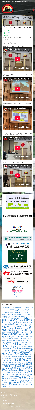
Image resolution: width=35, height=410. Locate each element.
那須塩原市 (16, 380)
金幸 (24, 382)
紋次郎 (9, 366)
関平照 (30, 382)
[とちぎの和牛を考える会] (7, 11)
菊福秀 (18, 376)
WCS (10, 307)
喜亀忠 (13, 324)
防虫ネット (5, 384)
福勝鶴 (25, 353)
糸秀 (28, 362)
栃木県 (28, 338)
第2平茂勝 (16, 358)
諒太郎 (25, 378)
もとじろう (6, 309)
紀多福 (24, 364)
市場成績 (17, 332)
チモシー (23, 312)
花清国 (16, 372)
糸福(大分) (13, 362)
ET (3, 307)
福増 (30, 353)
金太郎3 (14, 382)
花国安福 (9, 372)
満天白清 (9, 340)
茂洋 (29, 374)
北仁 (21, 320)
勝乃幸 (8, 318)
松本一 (22, 338)
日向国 (8, 338)
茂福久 (6, 376)
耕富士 (24, 370)
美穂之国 (8, 370)
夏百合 (20, 324)
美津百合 (23, 368)
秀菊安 (16, 356)
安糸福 (26, 330)
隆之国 (14, 384)
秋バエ (21, 356)
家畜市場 (8, 332)
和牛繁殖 (6, 324)
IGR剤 (7, 307)
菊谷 (25, 376)
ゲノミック (28, 309)
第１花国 (18, 360)
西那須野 (11, 378)
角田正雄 (16, 378)
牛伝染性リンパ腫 (25, 340)
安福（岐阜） (17, 330)
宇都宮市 (15, 326)
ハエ (28, 312)
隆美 (25, 384)
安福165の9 (21, 328)
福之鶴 (16, 353)
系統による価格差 (15, 364)
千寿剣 (25, 322)
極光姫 (4, 340)
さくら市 (19, 307)
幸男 (24, 334)
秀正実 (11, 356)
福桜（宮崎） (21, 355)
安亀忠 (20, 326)
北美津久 (17, 322)
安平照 (6, 328)
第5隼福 (24, 358)
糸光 (28, 360)
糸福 (6, 362)
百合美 (26, 344)
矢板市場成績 (25, 348)
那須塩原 (10, 380)
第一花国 (8, 360)
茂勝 (10, 374)
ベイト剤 (19, 314)
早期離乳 (12, 338)
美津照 (4, 368)
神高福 (16, 351)
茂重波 (12, 376)
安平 (27, 326)
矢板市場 (16, 348)
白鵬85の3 (18, 342)
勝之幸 (15, 318)
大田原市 (26, 324)
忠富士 (15, 336)
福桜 (10, 355)
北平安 (9, 322)
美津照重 (13, 368)
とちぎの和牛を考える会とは (9, 395)
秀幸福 (6, 356)
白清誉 (10, 342)
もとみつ (12, 309)
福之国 (25, 351)
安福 (12, 328)
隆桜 (21, 384)
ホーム (3, 392)
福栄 (5, 355)
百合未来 (25, 342)
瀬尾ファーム (17, 340)
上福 (18, 316)
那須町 (6, 382)
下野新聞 (22, 316)
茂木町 (24, 374)
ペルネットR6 (26, 314)
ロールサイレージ (11, 316)
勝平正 (20, 318)
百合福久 (21, 344)
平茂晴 (16, 334)
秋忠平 (26, 356)
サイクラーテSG (19, 311)
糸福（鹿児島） (21, 362)
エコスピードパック (20, 309)
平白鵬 (25, 332)
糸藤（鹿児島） (7, 364)
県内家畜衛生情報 (23, 346)
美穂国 (15, 370)
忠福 (22, 336)
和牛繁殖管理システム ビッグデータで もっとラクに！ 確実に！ (17, 291)
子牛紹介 (9, 326)
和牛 (30, 322)
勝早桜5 (13, 320)
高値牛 (7, 386)
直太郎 (15, 346)
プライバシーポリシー (7, 403)
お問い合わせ (5, 401)
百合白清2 (11, 344)
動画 (27, 316)
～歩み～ (3, 398)
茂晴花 (18, 374)
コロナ (11, 311)
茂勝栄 (14, 374)
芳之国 (24, 372)
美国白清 (29, 366)
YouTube (14, 307)
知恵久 (8, 351)
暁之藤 (17, 338)
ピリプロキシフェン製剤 (11, 314)
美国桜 (21, 366)
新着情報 (7, 32)
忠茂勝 (27, 336)
